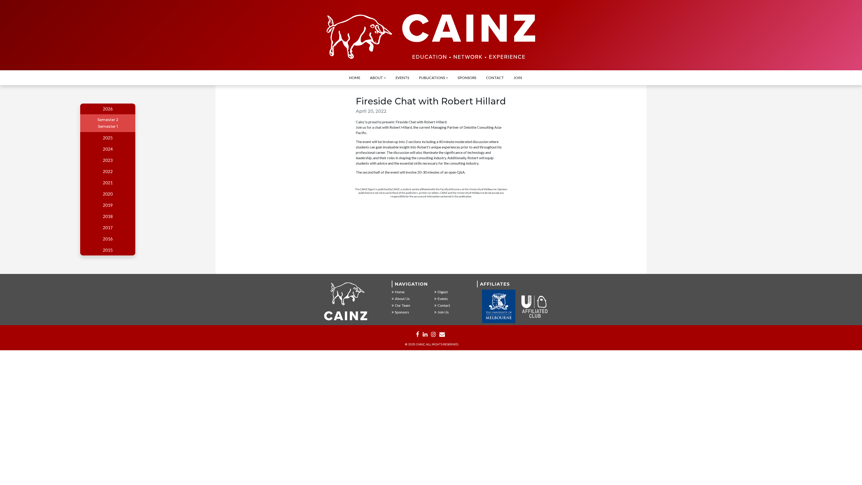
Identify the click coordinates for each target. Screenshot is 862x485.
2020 (108, 194)
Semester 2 (107, 120)
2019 (108, 205)
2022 (108, 171)
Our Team (402, 305)
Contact (495, 77)
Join (518, 77)
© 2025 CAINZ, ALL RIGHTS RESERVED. (432, 344)
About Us (402, 298)
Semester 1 (108, 126)
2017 (108, 227)
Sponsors (467, 77)
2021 (108, 182)
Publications (432, 77)
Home (354, 77)
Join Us (443, 312)
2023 (108, 160)
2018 (108, 216)
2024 (108, 149)
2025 (108, 137)
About (377, 77)
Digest (443, 292)
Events (402, 77)
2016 (108, 238)
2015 (108, 250)
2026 (108, 108)
